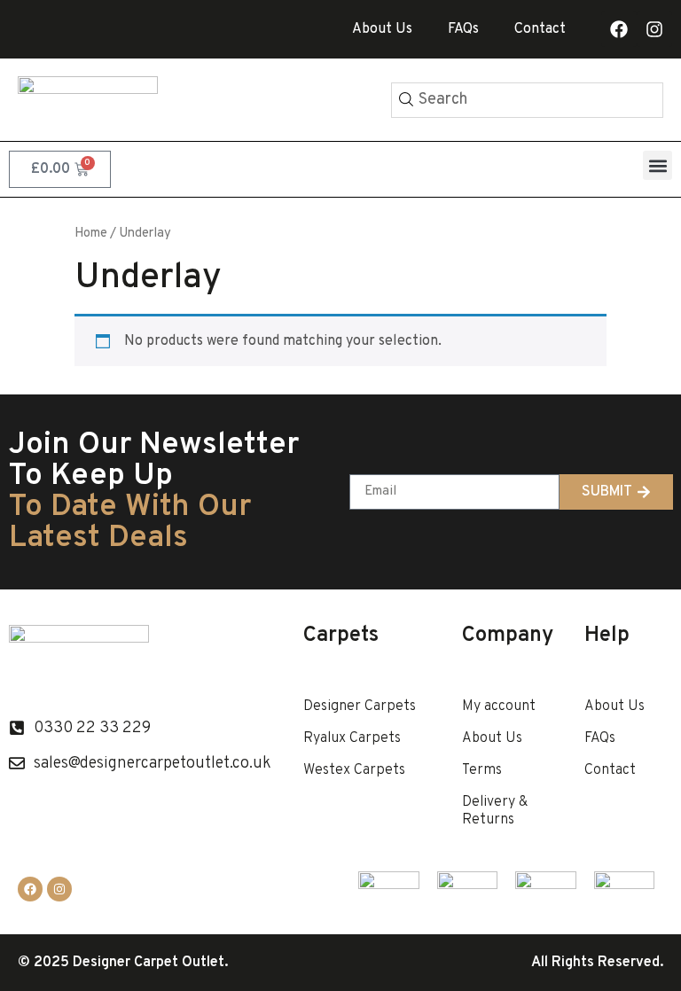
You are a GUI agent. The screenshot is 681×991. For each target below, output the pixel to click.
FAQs (463, 29)
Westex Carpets (354, 770)
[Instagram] (654, 29)
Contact (540, 29)
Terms (482, 770)
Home (90, 233)
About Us (382, 29)
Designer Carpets (359, 706)
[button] (657, 165)
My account (499, 706)
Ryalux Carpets (352, 738)
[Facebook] (619, 29)
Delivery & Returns (495, 811)
